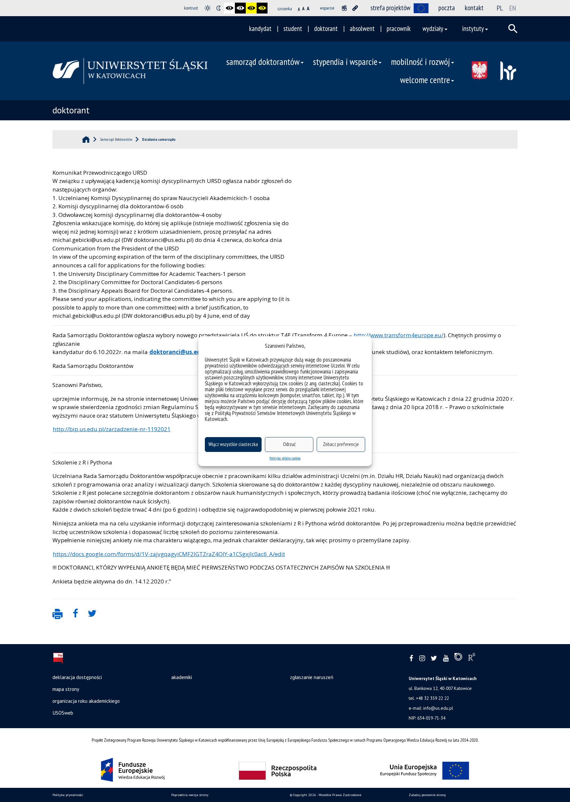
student (292, 28)
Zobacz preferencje (341, 444)
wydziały (433, 28)
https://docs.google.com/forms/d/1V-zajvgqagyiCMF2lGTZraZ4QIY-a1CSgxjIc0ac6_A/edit (169, 554)
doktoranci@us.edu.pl (180, 352)
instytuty (473, 28)
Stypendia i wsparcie (345, 62)
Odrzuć (289, 444)
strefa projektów (390, 7)
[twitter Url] (434, 658)
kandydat (260, 28)
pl (500, 8)
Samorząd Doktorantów (263, 62)
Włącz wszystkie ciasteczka (233, 444)
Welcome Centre (425, 80)
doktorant (326, 28)
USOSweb (62, 712)
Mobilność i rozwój (420, 62)
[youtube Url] (446, 658)
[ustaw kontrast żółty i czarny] (262, 8)
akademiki (181, 677)
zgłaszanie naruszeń (311, 677)
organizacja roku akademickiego (86, 701)
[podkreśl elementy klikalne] (355, 8)
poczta (446, 7)
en (512, 8)
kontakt (474, 7)
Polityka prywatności (67, 795)
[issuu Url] (458, 658)
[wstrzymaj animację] (344, 8)
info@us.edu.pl (438, 708)
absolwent (362, 28)
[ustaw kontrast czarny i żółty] (251, 8)
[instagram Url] (422, 658)
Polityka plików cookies (285, 458)
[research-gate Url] (471, 658)
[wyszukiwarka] (513, 28)
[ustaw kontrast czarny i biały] (229, 8)
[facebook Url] (411, 658)
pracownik (399, 28)
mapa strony (65, 689)
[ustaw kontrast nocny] (218, 8)
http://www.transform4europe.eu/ (398, 335)
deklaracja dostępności (77, 677)
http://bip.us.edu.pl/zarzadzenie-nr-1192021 (112, 429)
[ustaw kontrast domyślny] (207, 8)
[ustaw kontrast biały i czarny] (240, 8)
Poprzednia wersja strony (189, 795)
